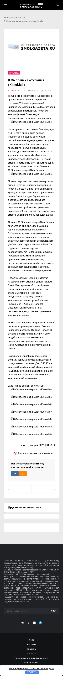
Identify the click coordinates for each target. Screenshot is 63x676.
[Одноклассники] (28, 622)
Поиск (53, 611)
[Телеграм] (40, 622)
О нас (31, 640)
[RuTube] (34, 622)
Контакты (31, 654)
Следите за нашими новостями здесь (36, 453)
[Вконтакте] (22, 622)
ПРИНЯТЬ (32, 672)
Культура (21, 17)
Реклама (31, 645)
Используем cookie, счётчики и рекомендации (31, 668)
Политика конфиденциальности (31, 658)
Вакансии (31, 649)
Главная (8, 17)
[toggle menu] (5, 5)
